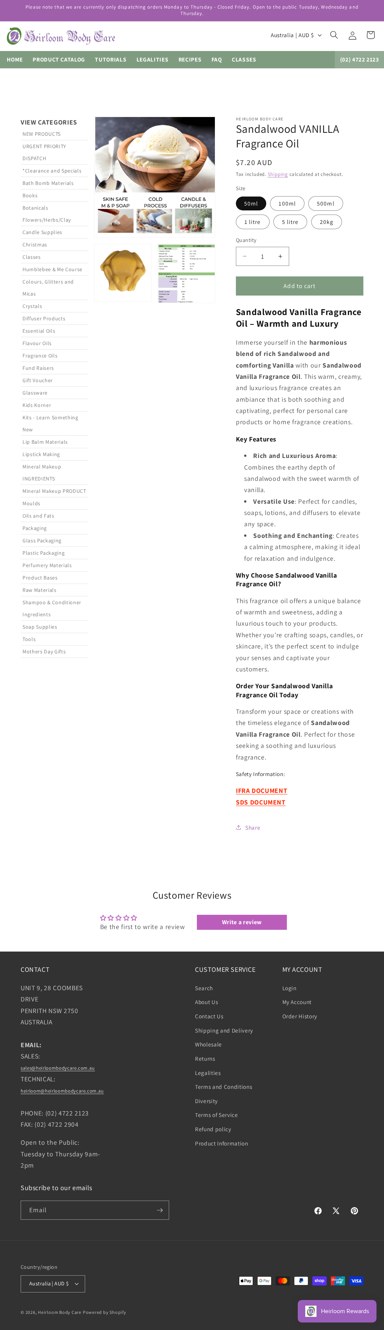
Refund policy (213, 1129)
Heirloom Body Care (59, 1312)
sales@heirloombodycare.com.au (58, 1068)
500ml (325, 203)
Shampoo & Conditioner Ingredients (51, 608)
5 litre (290, 221)
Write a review (242, 922)
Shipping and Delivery (224, 1030)
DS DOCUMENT (263, 802)
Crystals (32, 306)
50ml (251, 203)
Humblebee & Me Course (52, 269)
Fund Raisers (38, 368)
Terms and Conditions (223, 1086)
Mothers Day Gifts (44, 651)
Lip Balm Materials (45, 441)
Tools (29, 639)
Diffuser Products (43, 318)
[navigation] (54, 476)
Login (289, 988)
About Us (206, 1002)
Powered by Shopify (104, 1312)
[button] (334, 35)
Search (204, 988)
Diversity (206, 1101)
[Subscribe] (160, 1210)
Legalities (208, 1072)
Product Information (221, 1143)
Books (30, 195)
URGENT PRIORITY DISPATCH (44, 152)
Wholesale (208, 1044)
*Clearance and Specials (51, 170)
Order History (300, 1016)
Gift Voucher (37, 380)
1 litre (252, 221)
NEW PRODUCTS (41, 134)
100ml (287, 203)
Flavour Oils (37, 343)
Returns (205, 1058)
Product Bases (40, 577)
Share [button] (252, 827)
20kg (326, 221)
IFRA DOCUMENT (262, 790)
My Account (297, 1002)
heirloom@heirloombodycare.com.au (62, 1091)
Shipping (278, 174)
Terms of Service (216, 1114)
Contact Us (209, 1016)
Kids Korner (36, 405)
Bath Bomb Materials (48, 183)
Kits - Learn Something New (50, 423)
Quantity (246, 239)
